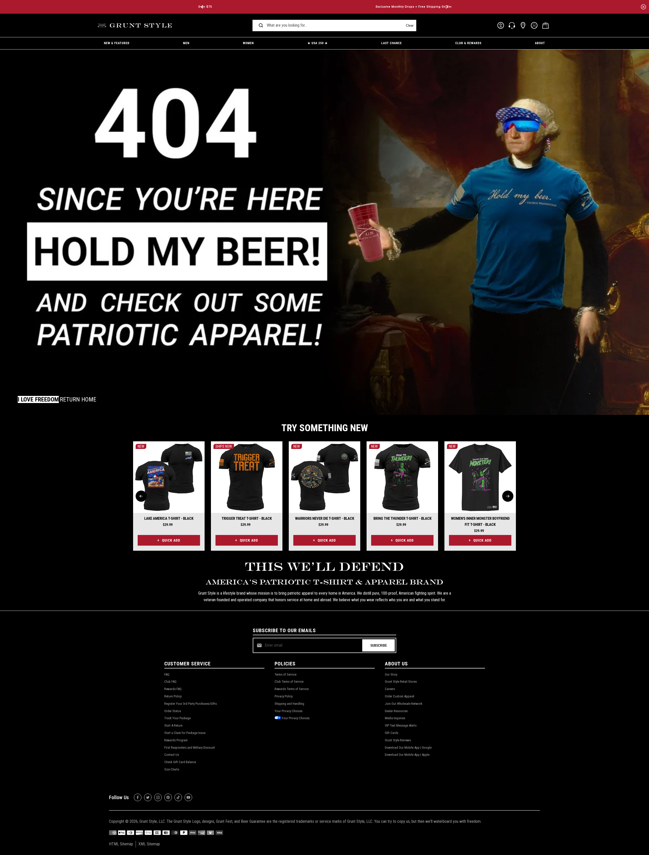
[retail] (523, 25)
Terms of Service (285, 674)
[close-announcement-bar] (643, 7)
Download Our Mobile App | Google (408, 747)
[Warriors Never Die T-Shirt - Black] (324, 477)
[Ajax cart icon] (545, 25)
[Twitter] (148, 797)
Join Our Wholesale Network (403, 704)
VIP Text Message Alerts (401, 725)
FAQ (166, 674)
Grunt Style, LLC (152, 821)
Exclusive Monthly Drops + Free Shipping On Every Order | (324, 6)
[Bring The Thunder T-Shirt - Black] (402, 477)
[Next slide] (507, 496)
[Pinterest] (168, 797)
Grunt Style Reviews (398, 740)
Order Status (172, 711)
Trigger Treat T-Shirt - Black (247, 518)
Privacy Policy (284, 696)
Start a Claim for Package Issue (184, 733)
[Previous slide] (141, 496)
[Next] (446, 7)
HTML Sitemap (121, 844)
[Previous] (202, 7)
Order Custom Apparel (399, 696)
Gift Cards (391, 733)
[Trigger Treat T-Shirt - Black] (246, 477)
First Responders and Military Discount (189, 747)
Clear (409, 25)
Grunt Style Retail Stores (401, 681)
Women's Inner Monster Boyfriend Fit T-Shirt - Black (480, 521)
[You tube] (188, 797)
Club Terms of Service (289, 681)
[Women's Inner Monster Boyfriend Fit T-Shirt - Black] (480, 477)
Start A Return (173, 725)
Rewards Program (176, 740)
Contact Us (171, 755)
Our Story (391, 674)
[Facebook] (137, 797)
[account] (534, 25)
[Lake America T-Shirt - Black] (169, 477)
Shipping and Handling (289, 704)
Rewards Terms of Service (292, 689)
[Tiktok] (178, 797)
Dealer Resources (396, 711)
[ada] (500, 25)
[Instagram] (158, 797)
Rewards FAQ (173, 689)
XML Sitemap (149, 844)
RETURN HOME (78, 399)
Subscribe (378, 645)
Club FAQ (170, 681)
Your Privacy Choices (288, 711)
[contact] (511, 25)
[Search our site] (261, 25)
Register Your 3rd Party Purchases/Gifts (190, 704)
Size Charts (171, 769)
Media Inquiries (395, 718)
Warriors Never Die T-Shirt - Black (324, 518)
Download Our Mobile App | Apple (407, 755)
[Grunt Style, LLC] (136, 25)
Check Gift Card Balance (180, 762)
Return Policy (173, 696)
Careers (390, 689)
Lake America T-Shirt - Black (168, 518)
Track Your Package (177, 718)
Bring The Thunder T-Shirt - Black (402, 518)
